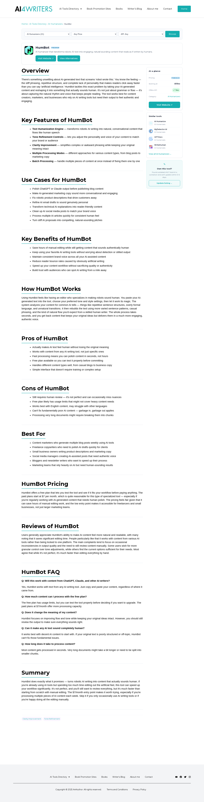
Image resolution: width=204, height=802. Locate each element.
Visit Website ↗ (46, 58)
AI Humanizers (55, 24)
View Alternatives (69, 58)
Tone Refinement (52, 719)
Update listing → (164, 183)
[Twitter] (185, 777)
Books (119, 8)
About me (152, 8)
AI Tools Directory (69, 8)
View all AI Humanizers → (160, 154)
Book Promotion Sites (99, 8)
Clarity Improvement (32, 719)
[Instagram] (190, 777)
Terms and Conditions (117, 789)
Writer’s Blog (135, 8)
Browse (172, 34)
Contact (167, 8)
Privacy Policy (139, 789)
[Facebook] (181, 777)
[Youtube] (176, 777)
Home (25, 24)
